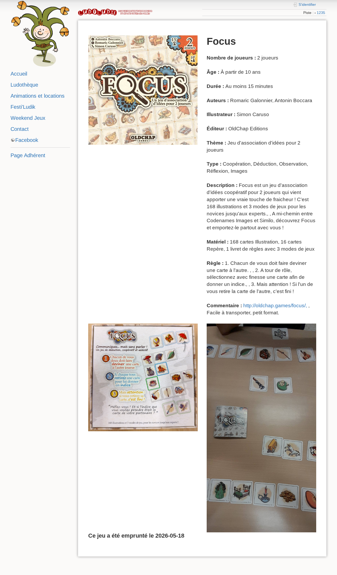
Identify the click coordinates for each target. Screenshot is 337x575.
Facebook (26, 140)
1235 (321, 13)
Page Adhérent (28, 155)
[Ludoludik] (40, 33)
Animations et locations (38, 96)
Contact (20, 129)
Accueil (19, 74)
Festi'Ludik (23, 107)
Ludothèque (24, 85)
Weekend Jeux (28, 118)
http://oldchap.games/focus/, (275, 305)
